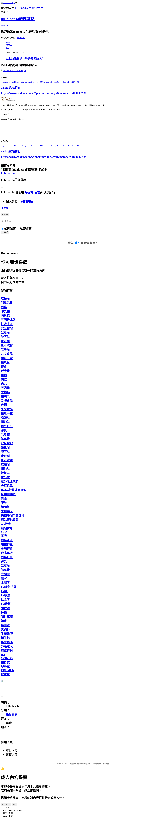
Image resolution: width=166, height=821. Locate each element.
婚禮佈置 (7, 544)
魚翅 (4, 404)
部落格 (9, 45)
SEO (4, 531)
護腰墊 (5, 507)
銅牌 (4, 578)
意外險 (5, 477)
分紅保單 (7, 485)
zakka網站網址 (10, 87)
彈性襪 (5, 608)
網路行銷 (7, 650)
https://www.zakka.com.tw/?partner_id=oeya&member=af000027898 (44, 93)
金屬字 (5, 582)
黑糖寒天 (7, 511)
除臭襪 (5, 311)
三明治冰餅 (8, 319)
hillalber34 (8, 173)
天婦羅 (5, 387)
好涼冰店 (7, 324)
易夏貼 (5, 332)
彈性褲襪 (7, 616)
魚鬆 (4, 375)
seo (3, 654)
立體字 (5, 574)
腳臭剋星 (7, 302)
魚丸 (4, 383)
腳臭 (4, 307)
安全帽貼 (7, 328)
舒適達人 (7, 646)
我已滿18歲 (6, 804)
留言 (37, 192)
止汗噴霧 (7, 345)
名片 (8, 48)
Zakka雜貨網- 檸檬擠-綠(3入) (24, 58)
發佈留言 (5, 232)
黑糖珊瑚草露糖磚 (12, 515)
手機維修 (7, 633)
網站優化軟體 (9, 519)
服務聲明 (106, 764)
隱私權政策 (97, 764)
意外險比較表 (9, 481)
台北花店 (7, 552)
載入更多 (5, 214)
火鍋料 (5, 392)
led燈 (4, 591)
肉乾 (4, 379)
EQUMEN (7, 670)
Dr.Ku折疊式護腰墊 (13, 490)
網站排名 (7, 528)
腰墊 (4, 502)
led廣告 (6, 595)
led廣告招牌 (8, 586)
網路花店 (7, 540)
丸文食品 (7, 353)
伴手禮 (5, 370)
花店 (4, 535)
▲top (4, 207)
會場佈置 (7, 548)
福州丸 (5, 396)
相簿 (8, 42)
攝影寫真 (21, 38)
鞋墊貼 (5, 349)
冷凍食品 (7, 400)
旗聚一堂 (7, 358)
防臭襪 (5, 315)
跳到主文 (5, 26)
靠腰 (4, 498)
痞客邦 (29, 192)
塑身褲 (5, 666)
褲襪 (4, 612)
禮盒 (4, 366)
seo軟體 (6, 524)
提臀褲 (5, 674)
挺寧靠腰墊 (8, 494)
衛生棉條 (7, 642)
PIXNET (65, 764)
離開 (14, 804)
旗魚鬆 (5, 362)
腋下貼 (5, 336)
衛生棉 (5, 638)
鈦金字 (5, 599)
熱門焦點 (27, 201)
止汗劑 (5, 341)
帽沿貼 (5, 422)
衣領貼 (5, 298)
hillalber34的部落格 (18, 19)
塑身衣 (5, 662)
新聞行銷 (7, 658)
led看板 (6, 603)
